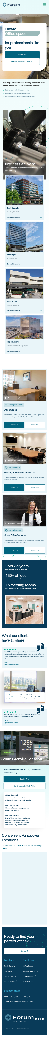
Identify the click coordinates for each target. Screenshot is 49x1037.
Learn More (35, 425)
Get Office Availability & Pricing (22, 61)
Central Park (12, 301)
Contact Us (14, 425)
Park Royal (11, 254)
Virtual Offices (28, 976)
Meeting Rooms (29, 971)
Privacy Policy (9, 1028)
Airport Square (13, 342)
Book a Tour (22, 54)
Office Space (28, 966)
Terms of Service (22, 1028)
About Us (26, 981)
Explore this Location (13, 217)
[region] (24, 889)
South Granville (13, 208)
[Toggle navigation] (44, 4)
